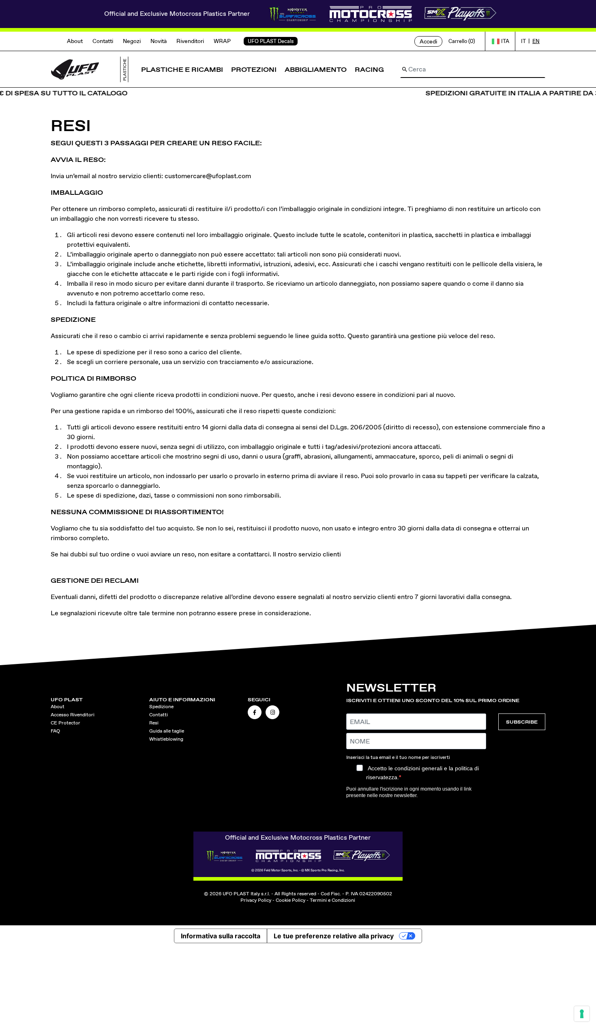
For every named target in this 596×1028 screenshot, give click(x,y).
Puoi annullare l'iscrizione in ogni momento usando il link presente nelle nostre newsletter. (409, 792)
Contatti (102, 41)
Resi (154, 723)
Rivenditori (190, 41)
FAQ (55, 731)
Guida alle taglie (166, 731)
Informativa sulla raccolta (220, 936)
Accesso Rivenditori (72, 714)
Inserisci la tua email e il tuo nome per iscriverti (398, 757)
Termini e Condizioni (332, 900)
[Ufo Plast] (75, 69)
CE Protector (65, 723)
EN (536, 41)
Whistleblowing (166, 739)
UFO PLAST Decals (271, 41)
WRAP (222, 41)
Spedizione (161, 706)
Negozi (132, 41)
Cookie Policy (290, 900)
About (75, 41)
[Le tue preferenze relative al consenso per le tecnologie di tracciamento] (582, 1014)
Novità (158, 41)
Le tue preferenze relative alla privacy (334, 936)
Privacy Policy (255, 900)
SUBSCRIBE (522, 721)
